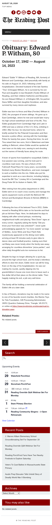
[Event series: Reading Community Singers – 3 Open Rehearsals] (26, 408)
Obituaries (42, 331)
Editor (34, 40)
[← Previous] (5, 342)
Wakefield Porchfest (20, 375)
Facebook (13, 12)
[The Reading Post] (26, 23)
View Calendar (8, 420)
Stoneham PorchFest (21, 384)
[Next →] (47, 342)
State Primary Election (21, 403)
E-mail (34, 12)
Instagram (24, 12)
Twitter (19, 12)
